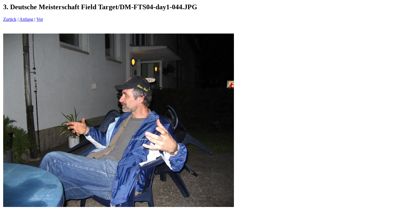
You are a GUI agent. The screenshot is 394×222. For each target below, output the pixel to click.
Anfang (26, 19)
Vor (39, 19)
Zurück (9, 19)
